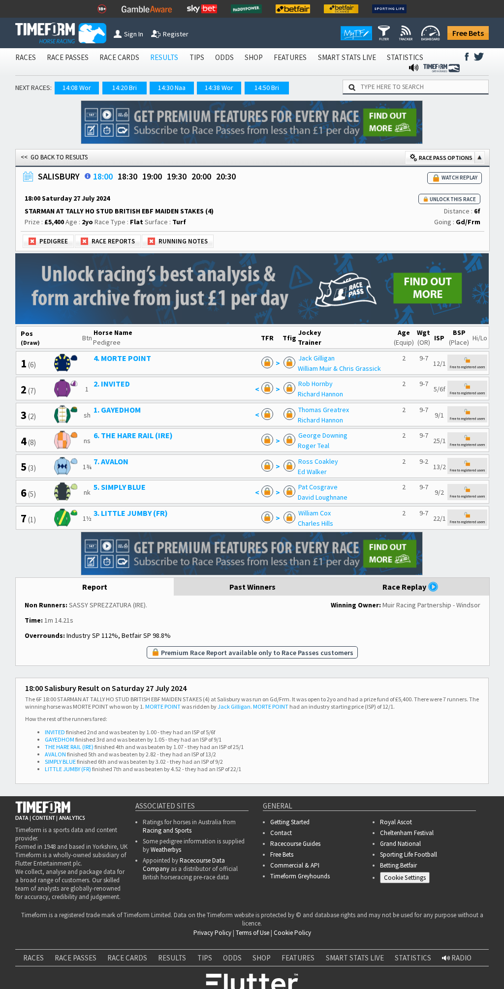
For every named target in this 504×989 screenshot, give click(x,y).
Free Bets (468, 33)
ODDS (224, 57)
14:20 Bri (124, 87)
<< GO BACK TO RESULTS (54, 157)
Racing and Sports (167, 830)
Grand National (400, 843)
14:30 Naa (172, 87)
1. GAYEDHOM (117, 410)
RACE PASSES (68, 57)
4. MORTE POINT (122, 358)
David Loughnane (322, 497)
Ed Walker (312, 471)
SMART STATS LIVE (347, 57)
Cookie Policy (31, 944)
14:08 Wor (77, 87)
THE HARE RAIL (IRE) (69, 746)
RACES (25, 57)
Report (94, 587)
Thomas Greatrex (323, 409)
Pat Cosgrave (318, 486)
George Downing (322, 435)
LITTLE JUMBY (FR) (68, 769)
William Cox (314, 513)
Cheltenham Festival (407, 833)
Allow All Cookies (323, 974)
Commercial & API (294, 865)
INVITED (55, 732)
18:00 (103, 176)
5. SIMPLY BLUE (120, 487)
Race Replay (405, 587)
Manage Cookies (407, 879)
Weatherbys (166, 849)
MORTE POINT (163, 706)
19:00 (152, 176)
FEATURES (290, 57)
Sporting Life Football (408, 854)
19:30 (177, 176)
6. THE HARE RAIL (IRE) (133, 435)
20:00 (201, 176)
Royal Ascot (396, 822)
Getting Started (290, 822)
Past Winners (252, 587)
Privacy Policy (99, 944)
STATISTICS (405, 57)
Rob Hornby (315, 383)
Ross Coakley (318, 461)
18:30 (127, 176)
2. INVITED (112, 384)
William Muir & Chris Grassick (339, 368)
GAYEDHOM (59, 739)
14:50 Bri (266, 87)
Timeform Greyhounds (300, 876)
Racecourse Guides (295, 843)
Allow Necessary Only (249, 974)
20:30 (226, 176)
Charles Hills (315, 523)
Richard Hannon (320, 394)
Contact (281, 833)
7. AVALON (111, 461)
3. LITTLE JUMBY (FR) (131, 513)
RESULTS (164, 57)
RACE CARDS (119, 57)
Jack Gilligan (316, 358)
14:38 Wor (219, 87)
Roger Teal (313, 445)
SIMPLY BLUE (60, 761)
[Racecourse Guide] (88, 176)
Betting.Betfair (398, 865)
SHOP (254, 57)
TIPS (196, 57)
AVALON (55, 754)
